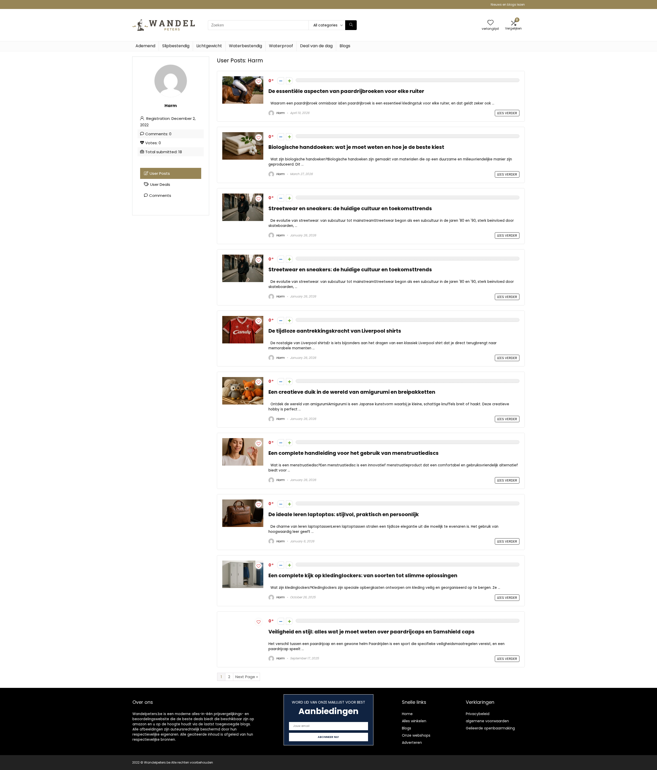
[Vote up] (289, 80)
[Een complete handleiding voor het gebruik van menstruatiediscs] (242, 441)
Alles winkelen (414, 721)
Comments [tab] (160, 195)
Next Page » (246, 676)
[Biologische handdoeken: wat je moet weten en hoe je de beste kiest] (242, 135)
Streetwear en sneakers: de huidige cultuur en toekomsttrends (350, 208)
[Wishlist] (490, 23)
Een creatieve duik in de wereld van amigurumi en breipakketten (351, 392)
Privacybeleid (477, 713)
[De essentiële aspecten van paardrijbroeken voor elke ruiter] (242, 79)
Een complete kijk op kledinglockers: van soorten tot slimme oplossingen (362, 575)
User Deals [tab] (160, 184)
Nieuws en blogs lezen (508, 4)
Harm (279, 113)
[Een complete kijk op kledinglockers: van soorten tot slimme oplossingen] (242, 563)
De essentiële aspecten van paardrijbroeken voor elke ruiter (346, 91)
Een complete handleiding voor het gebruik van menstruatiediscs (353, 453)
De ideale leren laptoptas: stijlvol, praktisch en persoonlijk (343, 514)
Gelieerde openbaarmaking (490, 728)
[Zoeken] (351, 25)
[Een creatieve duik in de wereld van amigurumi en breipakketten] (242, 380)
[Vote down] (280, 80)
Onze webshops (416, 735)
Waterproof (281, 46)
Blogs (345, 46)
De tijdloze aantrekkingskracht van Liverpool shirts (334, 331)
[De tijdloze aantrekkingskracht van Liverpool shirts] (242, 319)
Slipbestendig (175, 46)
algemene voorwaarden (487, 721)
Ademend (145, 46)
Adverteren (412, 742)
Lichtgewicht (209, 46)
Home (407, 713)
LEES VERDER (507, 113)
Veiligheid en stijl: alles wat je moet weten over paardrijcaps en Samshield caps (371, 631)
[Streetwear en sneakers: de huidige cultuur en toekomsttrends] (242, 196)
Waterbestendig (245, 46)
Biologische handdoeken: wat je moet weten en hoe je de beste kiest (356, 147)
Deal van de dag (316, 46)
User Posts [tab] (160, 173)
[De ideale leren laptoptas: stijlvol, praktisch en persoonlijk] (242, 502)
